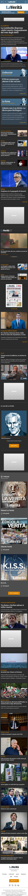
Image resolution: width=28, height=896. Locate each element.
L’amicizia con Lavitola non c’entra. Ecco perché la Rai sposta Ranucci (9, 154)
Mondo (3, 141)
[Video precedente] (10, 256)
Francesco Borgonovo (7, 35)
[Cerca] (5, 2)
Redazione (23, 874)
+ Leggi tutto (22, 93)
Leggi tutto (24, 201)
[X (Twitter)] (13, 885)
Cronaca (2, 249)
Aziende (3, 831)
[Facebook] (10, 885)
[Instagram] (15, 885)
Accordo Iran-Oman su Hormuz (11, 672)
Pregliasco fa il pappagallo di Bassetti (13, 191)
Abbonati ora (21, 12)
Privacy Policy (7, 894)
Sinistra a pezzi (5, 700)
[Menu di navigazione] (2, 2)
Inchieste (3, 151)
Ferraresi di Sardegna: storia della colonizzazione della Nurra (8, 134)
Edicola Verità (6, 547)
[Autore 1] (7, 440)
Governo (3, 756)
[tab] (13, 256)
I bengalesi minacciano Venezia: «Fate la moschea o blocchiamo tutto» (11, 858)
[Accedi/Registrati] (25, 2)
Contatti (16, 876)
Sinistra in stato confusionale (8, 808)
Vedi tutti (14, 445)
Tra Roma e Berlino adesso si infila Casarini (12, 606)
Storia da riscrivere (6, 131)
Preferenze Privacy (20, 894)
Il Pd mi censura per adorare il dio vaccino (11, 80)
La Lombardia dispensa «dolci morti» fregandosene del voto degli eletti (14, 30)
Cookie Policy (13, 894)
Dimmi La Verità (7, 510)
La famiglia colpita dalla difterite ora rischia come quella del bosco (8, 267)
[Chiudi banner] (27, 12)
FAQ (11, 876)
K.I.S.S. (3, 583)
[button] (14, 372)
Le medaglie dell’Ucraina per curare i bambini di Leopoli (8, 144)
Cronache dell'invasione (9, 331)
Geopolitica (4, 670)
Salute (3, 189)
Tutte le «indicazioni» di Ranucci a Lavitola (8, 163)
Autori (17, 874)
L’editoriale (11, 874)
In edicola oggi (14, 308)
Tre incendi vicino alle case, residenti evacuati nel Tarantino (14, 252)
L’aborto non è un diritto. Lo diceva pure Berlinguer (13, 109)
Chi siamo (4, 874)
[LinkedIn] (18, 885)
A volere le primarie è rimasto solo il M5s (12, 734)
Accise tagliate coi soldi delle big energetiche (13, 784)
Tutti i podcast (14, 593)
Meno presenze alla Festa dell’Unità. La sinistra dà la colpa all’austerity (14, 703)
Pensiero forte (4, 264)
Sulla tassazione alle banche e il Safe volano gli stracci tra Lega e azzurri (13, 759)
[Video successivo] (17, 256)
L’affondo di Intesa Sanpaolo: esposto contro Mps (14, 833)
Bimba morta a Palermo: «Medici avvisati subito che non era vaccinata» (9, 277)
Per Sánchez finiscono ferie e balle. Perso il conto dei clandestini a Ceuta (13, 333)
